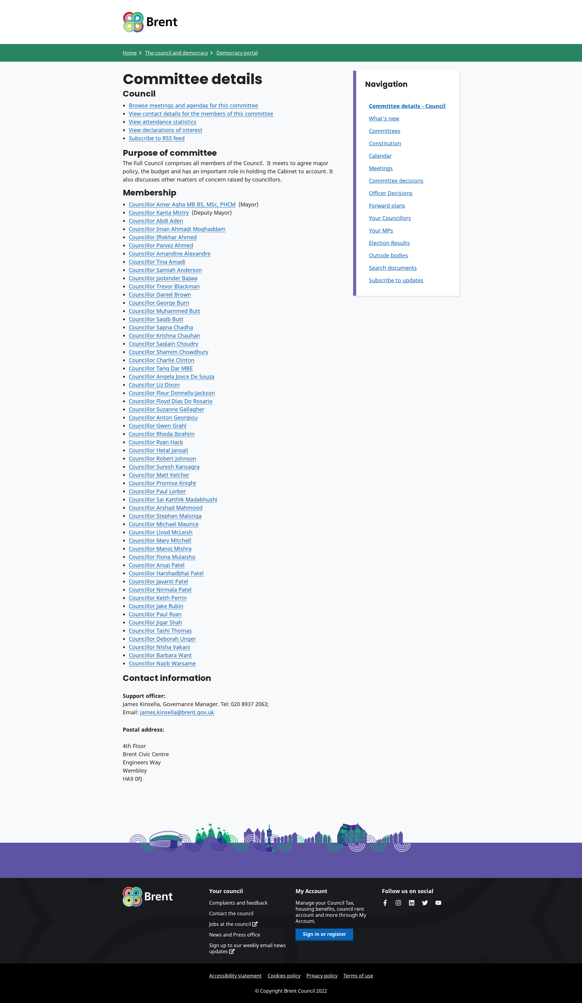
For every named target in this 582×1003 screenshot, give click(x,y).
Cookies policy (284, 976)
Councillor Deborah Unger (162, 638)
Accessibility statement (235, 976)
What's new (384, 118)
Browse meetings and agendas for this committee (193, 105)
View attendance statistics (162, 121)
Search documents (393, 267)
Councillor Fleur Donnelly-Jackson (172, 392)
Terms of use (358, 976)
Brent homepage (148, 896)
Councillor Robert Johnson (162, 458)
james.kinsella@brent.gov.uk (177, 712)
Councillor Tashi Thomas (160, 630)
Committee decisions (396, 180)
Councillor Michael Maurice (164, 524)
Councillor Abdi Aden (156, 220)
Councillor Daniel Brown (160, 294)
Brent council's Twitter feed (425, 903)
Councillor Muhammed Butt (164, 310)
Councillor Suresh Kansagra (164, 466)
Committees (384, 130)
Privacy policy (321, 976)
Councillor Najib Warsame (162, 663)
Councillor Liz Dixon (154, 384)
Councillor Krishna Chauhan (164, 335)
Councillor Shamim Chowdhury (168, 351)
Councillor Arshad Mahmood (165, 507)
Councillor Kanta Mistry (159, 212)
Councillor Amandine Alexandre (169, 253)
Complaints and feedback (238, 903)
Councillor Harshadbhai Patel (166, 573)
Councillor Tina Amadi (157, 261)
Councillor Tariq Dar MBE (161, 368)
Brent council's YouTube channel (438, 903)
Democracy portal (237, 52)
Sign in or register (324, 934)
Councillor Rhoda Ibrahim (162, 433)
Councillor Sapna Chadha (161, 327)
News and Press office (234, 935)
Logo (150, 22)
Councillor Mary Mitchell (160, 540)
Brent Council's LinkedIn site (412, 903)
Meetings (381, 168)
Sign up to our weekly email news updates (247, 948)
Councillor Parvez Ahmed (161, 245)
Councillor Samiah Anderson (165, 270)
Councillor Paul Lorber (157, 491)
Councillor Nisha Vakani (159, 647)
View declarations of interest (165, 130)
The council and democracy (176, 52)
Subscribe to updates (396, 280)
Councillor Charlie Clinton (161, 360)
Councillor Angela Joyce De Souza (171, 376)
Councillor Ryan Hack (156, 442)
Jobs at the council (230, 924)
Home (130, 52)
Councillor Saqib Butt (156, 319)
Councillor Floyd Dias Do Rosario (170, 401)
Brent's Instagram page (398, 903)
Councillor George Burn (159, 302)
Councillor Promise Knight (162, 483)
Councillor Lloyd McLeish (160, 532)
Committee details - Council (407, 106)
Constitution (385, 143)
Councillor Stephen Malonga (165, 515)
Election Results (389, 242)
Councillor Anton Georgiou (163, 417)
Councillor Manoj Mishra (160, 548)
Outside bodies (388, 255)
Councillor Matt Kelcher (159, 474)
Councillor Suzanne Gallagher (166, 409)
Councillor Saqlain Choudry (163, 343)
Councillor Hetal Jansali (158, 450)
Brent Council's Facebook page (385, 903)
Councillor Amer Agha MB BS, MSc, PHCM (182, 204)
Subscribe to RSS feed (157, 138)
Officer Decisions (391, 193)
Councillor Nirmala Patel (160, 589)
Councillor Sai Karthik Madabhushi (173, 499)
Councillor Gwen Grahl (157, 425)
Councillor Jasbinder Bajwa (163, 278)
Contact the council (231, 913)
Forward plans (387, 205)
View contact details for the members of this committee (201, 113)
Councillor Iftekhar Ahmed (163, 237)
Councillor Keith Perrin (158, 597)
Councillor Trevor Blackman (164, 286)
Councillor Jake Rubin (156, 606)
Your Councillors (390, 218)
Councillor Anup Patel (157, 565)
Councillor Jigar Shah (155, 622)
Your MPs (381, 230)
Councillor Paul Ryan (155, 614)
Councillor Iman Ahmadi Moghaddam (177, 229)
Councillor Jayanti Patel (158, 581)
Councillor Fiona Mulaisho (162, 556)
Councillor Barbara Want (160, 655)
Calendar (380, 155)
